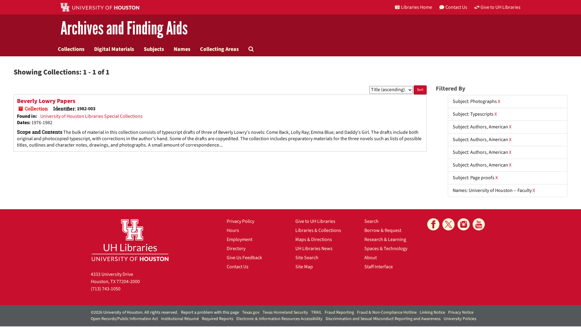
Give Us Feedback (244, 257)
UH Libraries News (314, 248)
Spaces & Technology (385, 248)
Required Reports (217, 319)
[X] (448, 224)
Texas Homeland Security (285, 312)
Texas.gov (251, 312)
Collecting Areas (219, 49)
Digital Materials (114, 49)
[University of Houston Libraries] (130, 240)
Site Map (304, 266)
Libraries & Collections (318, 230)
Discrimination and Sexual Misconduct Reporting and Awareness (383, 319)
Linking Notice (432, 312)
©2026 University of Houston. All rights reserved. (134, 312)
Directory (236, 248)
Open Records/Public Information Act (124, 319)
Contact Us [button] (456, 7)
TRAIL (316, 312)
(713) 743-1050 (105, 289)
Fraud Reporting (339, 312)
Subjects (154, 49)
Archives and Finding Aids (124, 28)
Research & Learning (385, 239)
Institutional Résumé (180, 319)
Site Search (306, 257)
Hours (233, 230)
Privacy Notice (461, 312)
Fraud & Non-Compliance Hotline (387, 312)
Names (182, 49)
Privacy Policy (240, 221)
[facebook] (433, 224)
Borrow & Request (382, 230)
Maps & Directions (313, 239)
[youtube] (479, 224)
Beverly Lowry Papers (46, 101)
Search (371, 221)
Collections (71, 49)
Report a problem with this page (210, 312)
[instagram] (464, 224)
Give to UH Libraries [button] (500, 7)
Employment (239, 239)
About (370, 257)
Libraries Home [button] (416, 7)
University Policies (460, 319)
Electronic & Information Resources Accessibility (279, 319)
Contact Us (237, 266)
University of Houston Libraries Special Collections (91, 116)
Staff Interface (378, 266)
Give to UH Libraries (315, 221)
